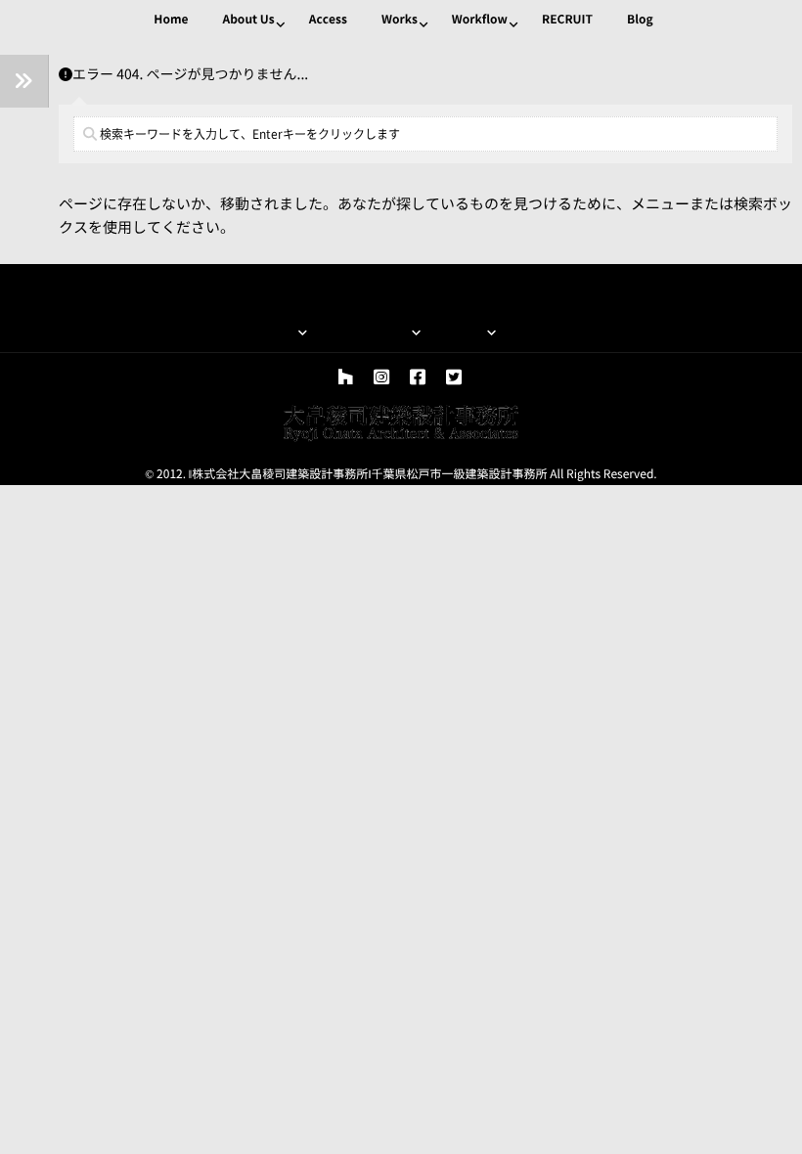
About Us (248, 19)
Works (399, 19)
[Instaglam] (381, 377)
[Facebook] (417, 377)
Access (328, 19)
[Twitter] (453, 377)
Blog (640, 19)
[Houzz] (345, 377)
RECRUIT (567, 19)
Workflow (480, 19)
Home (171, 19)
